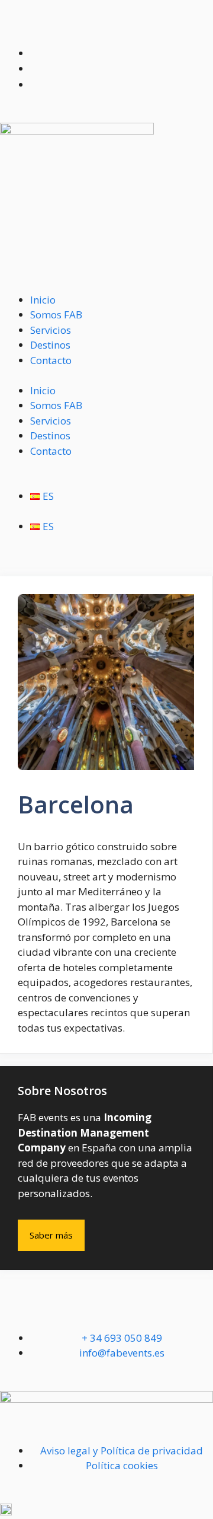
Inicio (43, 300)
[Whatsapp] (15, 1311)
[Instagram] (47, 1311)
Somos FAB (56, 314)
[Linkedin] (78, 1311)
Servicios (50, 330)
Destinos (50, 345)
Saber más (51, 1235)
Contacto (51, 360)
